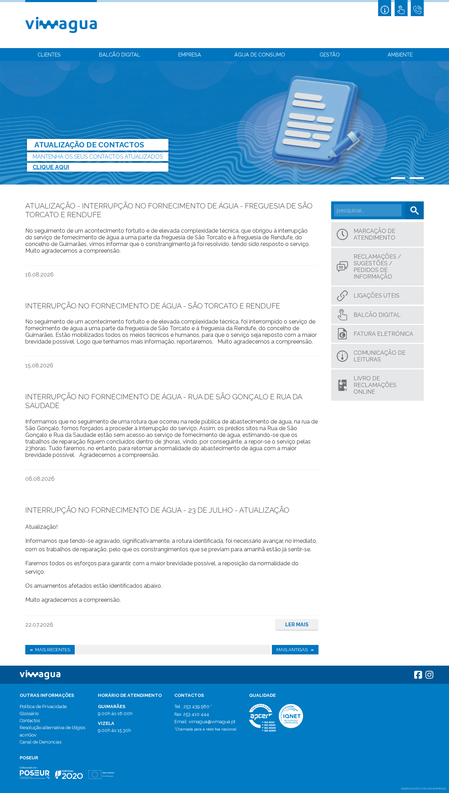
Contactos (30, 720)
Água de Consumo (259, 55)
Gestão (330, 55)
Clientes (49, 55)
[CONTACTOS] (417, 8)
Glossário (29, 713)
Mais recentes (50, 649)
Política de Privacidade (43, 706)
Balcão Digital (119, 55)
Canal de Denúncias (40, 742)
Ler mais (296, 624)
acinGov (28, 735)
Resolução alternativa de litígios (52, 727)
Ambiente (400, 55)
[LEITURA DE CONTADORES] (384, 8)
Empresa (189, 55)
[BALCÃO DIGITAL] (401, 8)
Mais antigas (295, 649)
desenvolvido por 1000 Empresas (423, 788)
